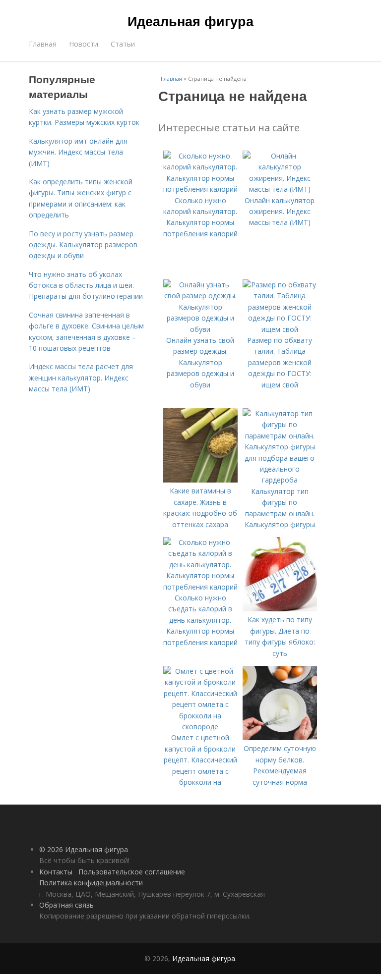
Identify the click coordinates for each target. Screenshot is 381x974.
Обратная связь (66, 905)
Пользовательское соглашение (131, 871)
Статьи (123, 44)
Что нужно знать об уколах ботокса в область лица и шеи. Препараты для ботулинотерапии (86, 285)
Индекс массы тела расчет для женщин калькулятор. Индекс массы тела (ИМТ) (81, 377)
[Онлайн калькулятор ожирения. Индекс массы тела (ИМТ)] (280, 189)
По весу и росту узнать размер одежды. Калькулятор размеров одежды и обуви (83, 245)
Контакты (55, 871)
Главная (43, 44)
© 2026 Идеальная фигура (83, 849)
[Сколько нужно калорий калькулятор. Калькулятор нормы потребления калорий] (200, 189)
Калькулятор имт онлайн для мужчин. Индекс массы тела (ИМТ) (78, 152)
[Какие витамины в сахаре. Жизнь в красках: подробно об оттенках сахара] (200, 480)
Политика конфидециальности (91, 882)
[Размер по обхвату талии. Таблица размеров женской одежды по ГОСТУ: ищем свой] (280, 329)
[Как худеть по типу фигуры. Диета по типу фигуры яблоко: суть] (280, 608)
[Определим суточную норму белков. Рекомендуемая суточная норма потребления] (280, 737)
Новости (83, 44)
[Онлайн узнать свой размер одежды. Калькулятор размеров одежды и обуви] (200, 329)
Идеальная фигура (190, 20)
